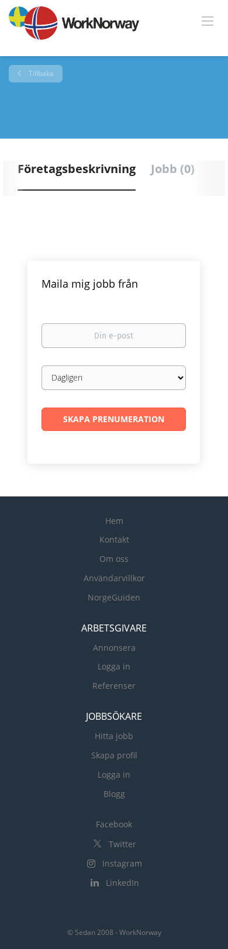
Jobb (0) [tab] (173, 169)
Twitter (122, 844)
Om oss (114, 558)
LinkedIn (122, 882)
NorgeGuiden (114, 597)
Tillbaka (40, 73)
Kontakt (114, 539)
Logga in (114, 666)
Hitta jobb (114, 735)
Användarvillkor (114, 578)
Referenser (114, 685)
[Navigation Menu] (207, 20)
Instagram (122, 863)
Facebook (114, 824)
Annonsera (114, 647)
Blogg (114, 793)
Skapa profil (114, 755)
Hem (114, 520)
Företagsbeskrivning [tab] (77, 169)
